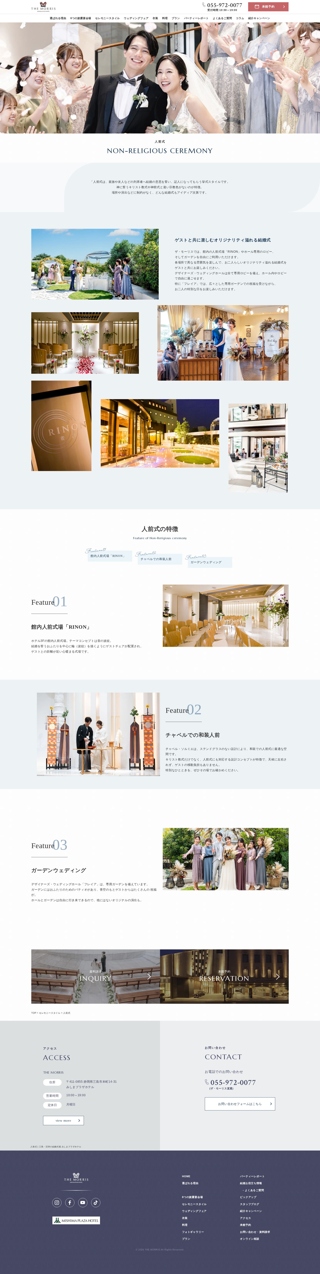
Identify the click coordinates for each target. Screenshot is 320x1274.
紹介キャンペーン (259, 18)
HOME (186, 1176)
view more (63, 1120)
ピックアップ (248, 1197)
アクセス (245, 1218)
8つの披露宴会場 (80, 18)
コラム (240, 18)
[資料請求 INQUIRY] (95, 1000)
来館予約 (268, 6)
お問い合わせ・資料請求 (255, 1231)
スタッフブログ (249, 1204)
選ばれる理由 (58, 18)
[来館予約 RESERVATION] (224, 1000)
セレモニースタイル (107, 18)
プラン (176, 18)
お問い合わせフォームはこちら (240, 1104)
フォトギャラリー (193, 1231)
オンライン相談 (249, 1238)
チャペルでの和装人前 (156, 559)
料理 (165, 18)
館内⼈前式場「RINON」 (108, 555)
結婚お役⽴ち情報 (251, 1183)
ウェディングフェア (136, 18)
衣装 (155, 18)
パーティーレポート (196, 18)
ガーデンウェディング (206, 562)
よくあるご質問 (222, 18)
